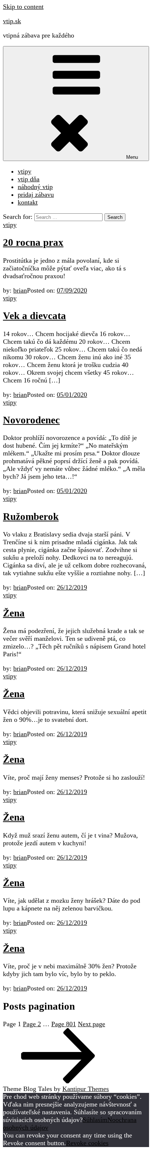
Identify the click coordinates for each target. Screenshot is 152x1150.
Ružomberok (31, 516)
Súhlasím (95, 1119)
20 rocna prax (33, 242)
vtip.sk (12, 21)
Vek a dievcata (34, 315)
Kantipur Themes (85, 1089)
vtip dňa (28, 179)
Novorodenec (31, 420)
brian (20, 290)
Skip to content (23, 6)
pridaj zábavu (36, 194)
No (111, 1119)
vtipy (24, 171)
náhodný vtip (35, 186)
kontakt (28, 202)
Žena (14, 613)
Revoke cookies (87, 1143)
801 (63, 1024)
